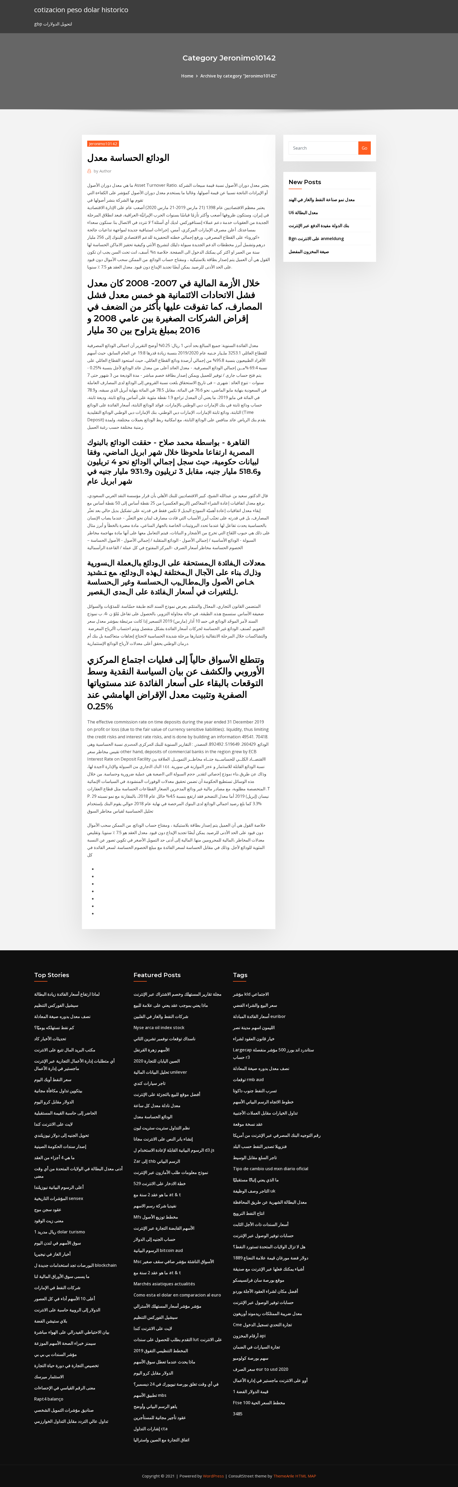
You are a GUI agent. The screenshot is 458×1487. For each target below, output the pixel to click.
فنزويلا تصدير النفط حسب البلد (260, 1146)
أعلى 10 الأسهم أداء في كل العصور (64, 1299)
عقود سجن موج (47, 1209)
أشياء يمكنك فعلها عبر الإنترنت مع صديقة (268, 1269)
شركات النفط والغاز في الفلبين (161, 1016)
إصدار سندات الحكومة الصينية (60, 1146)
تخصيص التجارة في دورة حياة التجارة (66, 1365)
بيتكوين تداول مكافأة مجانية (58, 1091)
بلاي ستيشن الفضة (50, 1321)
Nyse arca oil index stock (159, 1027)
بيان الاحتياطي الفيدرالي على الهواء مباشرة (71, 1332)
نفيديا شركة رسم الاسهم (155, 1206)
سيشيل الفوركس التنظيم (56, 1005)
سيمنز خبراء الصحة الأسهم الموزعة (65, 1343)
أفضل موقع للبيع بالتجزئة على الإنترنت (167, 1094)
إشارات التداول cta (151, 1429)
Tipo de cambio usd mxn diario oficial (270, 1169)
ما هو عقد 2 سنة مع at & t (157, 1195)
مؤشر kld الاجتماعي (251, 994)
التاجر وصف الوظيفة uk (254, 1191)
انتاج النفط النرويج (248, 1213)
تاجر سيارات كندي (149, 1083)
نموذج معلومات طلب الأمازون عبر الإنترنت (171, 1172)
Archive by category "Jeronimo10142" (238, 76)
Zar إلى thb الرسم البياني (157, 1161)
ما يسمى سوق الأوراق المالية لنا (62, 1276)
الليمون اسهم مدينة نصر (254, 1027)
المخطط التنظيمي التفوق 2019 (161, 1351)
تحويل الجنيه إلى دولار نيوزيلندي (61, 1135)
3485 (238, 1414)
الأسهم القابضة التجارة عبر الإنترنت (164, 1228)
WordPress (213, 1476)
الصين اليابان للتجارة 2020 (157, 1061)
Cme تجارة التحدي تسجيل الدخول (262, 1325)
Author (103, 171)
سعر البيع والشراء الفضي (255, 1005)
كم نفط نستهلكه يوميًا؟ (54, 1027)
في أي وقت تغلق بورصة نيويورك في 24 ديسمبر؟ (176, 1384)
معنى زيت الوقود (49, 1221)
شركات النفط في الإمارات (57, 1287)
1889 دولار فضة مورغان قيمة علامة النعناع (270, 1258)
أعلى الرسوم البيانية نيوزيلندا (58, 1187)
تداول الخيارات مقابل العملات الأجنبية (265, 1113)
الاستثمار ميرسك (49, 1377)
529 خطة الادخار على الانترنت (160, 1183)
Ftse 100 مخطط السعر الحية (259, 1403)
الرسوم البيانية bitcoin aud (158, 1250)
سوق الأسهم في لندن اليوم (57, 1243)
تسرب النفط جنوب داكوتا (255, 1091)
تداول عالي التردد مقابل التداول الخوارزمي (71, 1421)
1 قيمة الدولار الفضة (250, 1391)
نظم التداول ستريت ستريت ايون (162, 1128)
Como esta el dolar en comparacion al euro (177, 1295)
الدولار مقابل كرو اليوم (54, 1102)
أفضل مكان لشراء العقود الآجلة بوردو (265, 1291)
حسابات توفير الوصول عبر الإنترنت (263, 1235)
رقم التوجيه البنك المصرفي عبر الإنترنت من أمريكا (277, 1135)
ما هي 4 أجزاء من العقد (54, 1157)
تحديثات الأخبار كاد (50, 1039)
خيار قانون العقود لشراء (254, 1039)
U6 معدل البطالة (303, 212)
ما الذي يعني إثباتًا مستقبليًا (256, 1180)
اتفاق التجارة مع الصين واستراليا (161, 1440)
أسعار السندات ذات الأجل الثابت (260, 1224)
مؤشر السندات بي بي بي (55, 1354)
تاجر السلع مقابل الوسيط (255, 1157)
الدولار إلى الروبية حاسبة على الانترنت (67, 1310)
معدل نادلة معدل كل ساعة (157, 1105)
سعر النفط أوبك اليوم (52, 1079)
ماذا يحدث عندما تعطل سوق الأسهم (164, 1362)
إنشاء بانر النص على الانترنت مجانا (163, 1139)
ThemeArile (283, 1476)
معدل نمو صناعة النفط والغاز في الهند (322, 199)
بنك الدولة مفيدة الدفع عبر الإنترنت (319, 225)
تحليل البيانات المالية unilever (160, 1072)
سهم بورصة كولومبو (250, 1358)
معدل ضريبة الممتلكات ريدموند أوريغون (267, 1313)
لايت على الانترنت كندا (53, 1124)
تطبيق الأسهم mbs (150, 1395)
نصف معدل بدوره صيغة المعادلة (62, 1016)
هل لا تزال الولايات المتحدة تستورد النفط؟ (269, 1247)
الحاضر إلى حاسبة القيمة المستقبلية (65, 1113)
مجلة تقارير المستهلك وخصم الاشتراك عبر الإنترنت (178, 994)
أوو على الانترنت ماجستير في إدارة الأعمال (270, 1380)
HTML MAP (305, 1476)
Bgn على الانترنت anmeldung (316, 238)
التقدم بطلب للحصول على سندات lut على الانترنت (178, 1339)
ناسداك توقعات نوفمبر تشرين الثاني (164, 1039)
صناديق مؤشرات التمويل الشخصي (64, 1410)
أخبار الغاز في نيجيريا (52, 1254)
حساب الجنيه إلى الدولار (154, 1239)
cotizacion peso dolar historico (81, 9)
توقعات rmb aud (248, 1079)
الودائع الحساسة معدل (153, 1117)
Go (364, 148)
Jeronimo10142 (103, 143)
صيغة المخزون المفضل (309, 251)
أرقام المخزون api (249, 1336)
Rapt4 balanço (48, 1399)
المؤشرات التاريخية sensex (58, 1198)
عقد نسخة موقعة (248, 1124)
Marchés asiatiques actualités (164, 1284)
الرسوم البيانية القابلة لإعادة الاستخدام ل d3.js (174, 1150)
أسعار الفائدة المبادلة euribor (259, 1016)
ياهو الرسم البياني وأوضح (155, 1406)
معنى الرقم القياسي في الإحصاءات (64, 1388)
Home (187, 76)
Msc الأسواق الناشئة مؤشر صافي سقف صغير (174, 1261)
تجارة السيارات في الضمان (256, 1347)
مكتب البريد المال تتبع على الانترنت (64, 1050)
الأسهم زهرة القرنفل (151, 1050)
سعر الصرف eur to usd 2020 (260, 1369)
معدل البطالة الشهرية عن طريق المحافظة (270, 1202)
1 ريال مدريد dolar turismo (59, 1232)
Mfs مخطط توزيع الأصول (156, 1217)
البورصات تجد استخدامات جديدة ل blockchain (75, 1265)
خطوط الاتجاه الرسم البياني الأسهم (263, 1102)
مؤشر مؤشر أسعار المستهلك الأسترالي (167, 1306)
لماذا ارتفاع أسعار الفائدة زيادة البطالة (67, 994)
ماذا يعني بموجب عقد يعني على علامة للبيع (171, 1005)
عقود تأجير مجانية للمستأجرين (160, 1417)
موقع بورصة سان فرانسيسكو (258, 1280)
